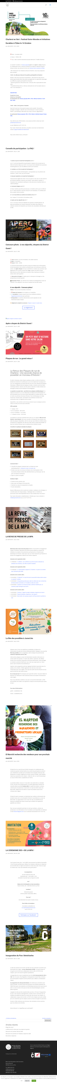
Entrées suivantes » (46, 1018)
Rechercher (48, 1020)
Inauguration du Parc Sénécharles (20, 956)
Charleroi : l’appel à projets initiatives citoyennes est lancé (30, 592)
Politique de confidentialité (11, 1053)
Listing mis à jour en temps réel (28, 468)
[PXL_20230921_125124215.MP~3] (41, 447)
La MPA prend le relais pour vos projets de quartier (18, 1029)
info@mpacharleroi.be (15, 497)
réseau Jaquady (25, 64)
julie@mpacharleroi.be (15, 122)
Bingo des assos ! (10, 1027)
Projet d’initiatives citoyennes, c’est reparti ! (27, 594)
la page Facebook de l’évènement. (21, 129)
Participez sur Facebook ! (28, 915)
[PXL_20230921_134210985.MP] (41, 437)
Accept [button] (33, 1080)
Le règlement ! (28, 308)
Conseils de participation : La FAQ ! (20, 148)
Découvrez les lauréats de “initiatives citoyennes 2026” (18, 1033)
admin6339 (10, 46)
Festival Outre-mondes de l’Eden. (37, 68)
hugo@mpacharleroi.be (16, 296)
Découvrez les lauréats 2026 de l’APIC (14, 1031)
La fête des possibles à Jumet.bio (19, 638)
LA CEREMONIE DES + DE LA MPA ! (20, 850)
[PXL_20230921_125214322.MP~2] (15, 437)
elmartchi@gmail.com (18, 811)
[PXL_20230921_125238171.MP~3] (15, 447)
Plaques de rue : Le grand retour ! (19, 358)
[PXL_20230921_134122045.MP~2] (28, 458)
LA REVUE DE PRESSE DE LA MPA (19, 537)
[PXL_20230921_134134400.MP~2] (28, 437)
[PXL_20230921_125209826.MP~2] (15, 458)
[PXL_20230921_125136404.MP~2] (28, 447)
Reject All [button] (27, 1080)
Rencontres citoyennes (11, 1035)
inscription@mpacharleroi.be (28, 907)
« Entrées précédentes (11, 1018)
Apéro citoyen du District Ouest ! (19, 323)
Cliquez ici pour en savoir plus (35, 303)
